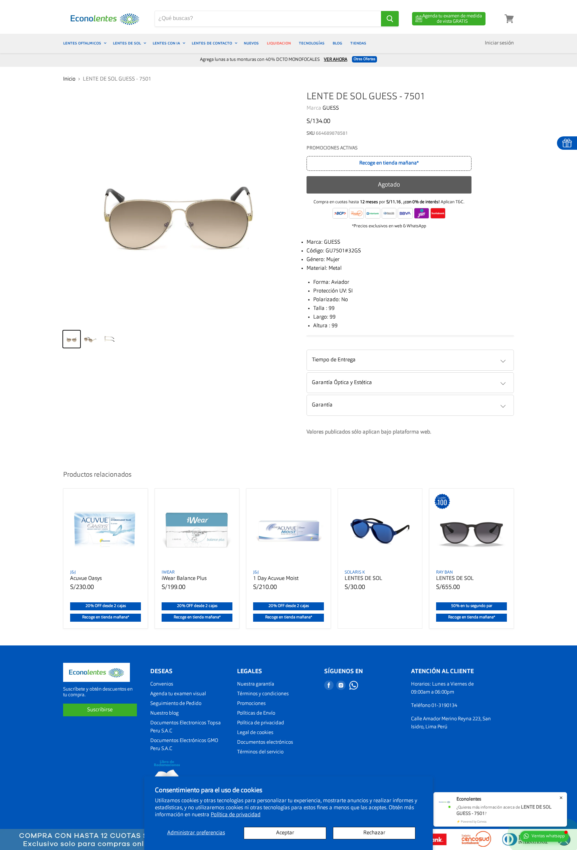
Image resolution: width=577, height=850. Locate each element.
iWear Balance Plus (184, 578)
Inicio (69, 79)
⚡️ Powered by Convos (471, 821)
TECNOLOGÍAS (312, 43)
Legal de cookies (255, 732)
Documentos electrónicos (265, 742)
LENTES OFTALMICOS (82, 43)
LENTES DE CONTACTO (212, 43)
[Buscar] (390, 18)
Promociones (251, 703)
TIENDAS (358, 43)
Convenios (161, 684)
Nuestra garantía (255, 684)
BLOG (337, 43)
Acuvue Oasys (86, 578)
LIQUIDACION (279, 43)
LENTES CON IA (167, 43)
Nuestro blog (164, 713)
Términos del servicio (260, 752)
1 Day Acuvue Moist (276, 578)
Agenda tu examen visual (178, 694)
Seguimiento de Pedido (175, 703)
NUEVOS (251, 43)
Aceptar (285, 833)
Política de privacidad (235, 815)
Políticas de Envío (256, 713)
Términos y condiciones (263, 694)
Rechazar (374, 833)
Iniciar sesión (499, 43)
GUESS (331, 108)
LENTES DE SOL (127, 43)
